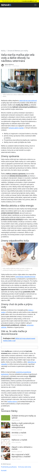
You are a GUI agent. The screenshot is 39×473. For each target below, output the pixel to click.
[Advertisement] (19, 27)
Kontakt (4, 470)
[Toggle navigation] (35, 5)
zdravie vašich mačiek (16, 128)
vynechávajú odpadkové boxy (25, 277)
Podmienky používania (9, 467)
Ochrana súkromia (24, 467)
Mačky (3, 51)
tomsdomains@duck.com (29, 1)
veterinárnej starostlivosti (28, 101)
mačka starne (12, 401)
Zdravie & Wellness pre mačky (18, 51)
